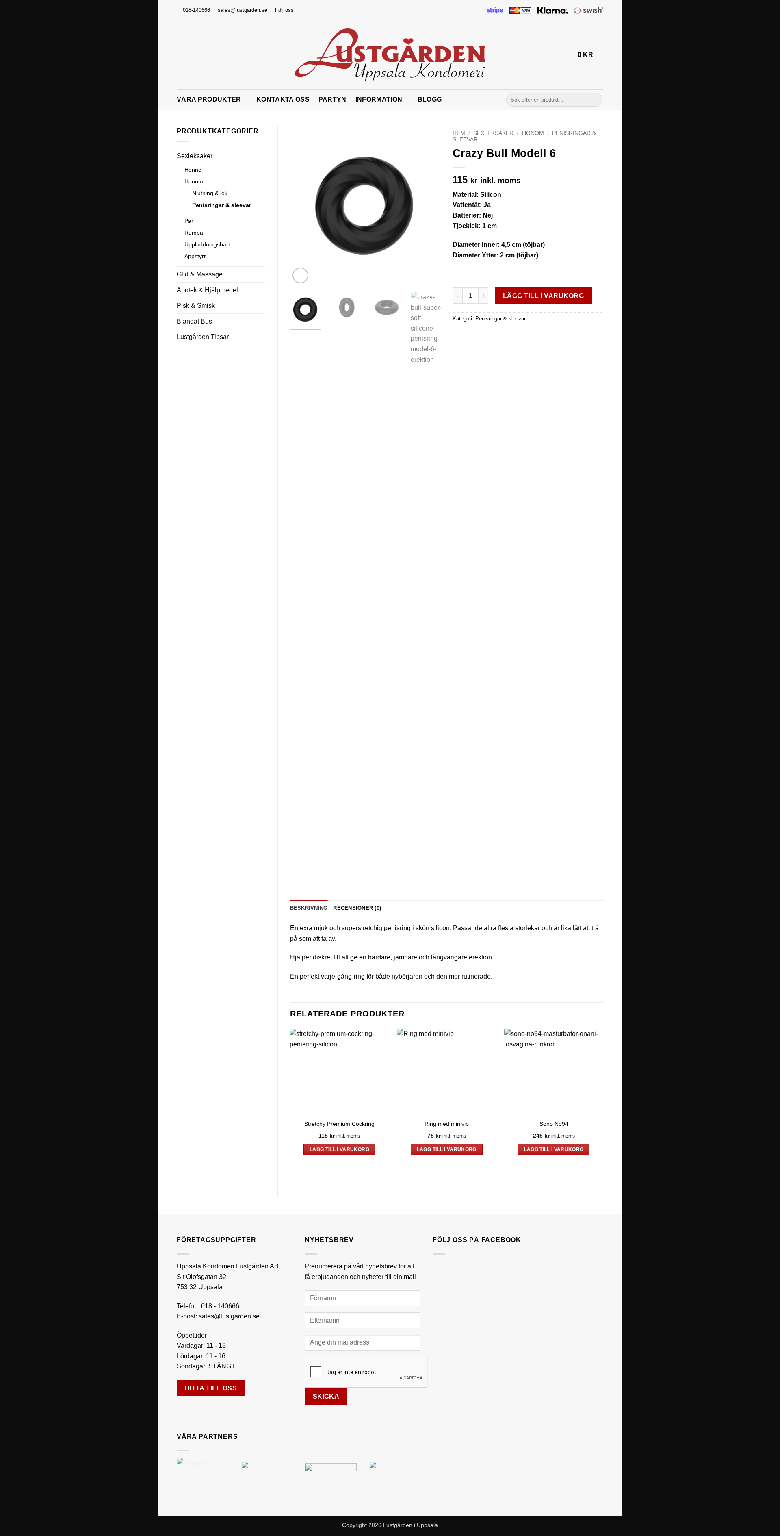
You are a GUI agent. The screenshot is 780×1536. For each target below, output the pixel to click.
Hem (459, 133)
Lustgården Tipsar (203, 336)
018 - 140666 (220, 1306)
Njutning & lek (210, 193)
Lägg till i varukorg (543, 295)
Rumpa (193, 232)
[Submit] (595, 100)
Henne (193, 169)
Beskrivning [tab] (309, 908)
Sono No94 (554, 1123)
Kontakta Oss (283, 99)
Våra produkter (209, 99)
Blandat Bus (194, 321)
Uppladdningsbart (207, 244)
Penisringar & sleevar (221, 205)
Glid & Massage (200, 274)
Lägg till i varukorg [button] (339, 1149)
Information (379, 99)
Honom (193, 181)
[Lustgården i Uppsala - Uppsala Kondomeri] (390, 54)
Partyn (332, 99)
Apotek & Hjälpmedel (207, 290)
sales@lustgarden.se (229, 1316)
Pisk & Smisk (196, 305)
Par (188, 221)
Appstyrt (195, 256)
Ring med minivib (447, 1123)
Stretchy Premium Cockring (339, 1123)
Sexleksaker (194, 155)
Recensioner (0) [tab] (357, 908)
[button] (568, 55)
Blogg (430, 99)
